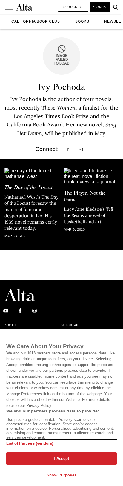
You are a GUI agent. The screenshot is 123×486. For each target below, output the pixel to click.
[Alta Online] (24, 7)
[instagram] (81, 149)
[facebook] (68, 149)
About (10, 325)
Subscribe (73, 7)
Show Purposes (61, 475)
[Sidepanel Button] (9, 7)
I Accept (61, 458)
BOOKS (82, 21)
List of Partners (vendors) (29, 443)
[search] (114, 7)
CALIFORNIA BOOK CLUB (35, 21)
